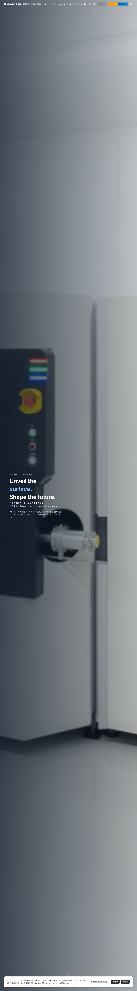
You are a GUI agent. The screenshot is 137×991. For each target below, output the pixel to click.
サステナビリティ (72, 4)
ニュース (62, 4)
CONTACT (102, 4)
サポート (46, 4)
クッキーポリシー (53, 983)
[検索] (89, 4)
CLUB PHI (122, 4)
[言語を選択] (94, 4)
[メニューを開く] (131, 4)
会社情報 (83, 4)
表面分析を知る (36, 4)
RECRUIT (112, 4)
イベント (54, 4)
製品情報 (26, 4)
